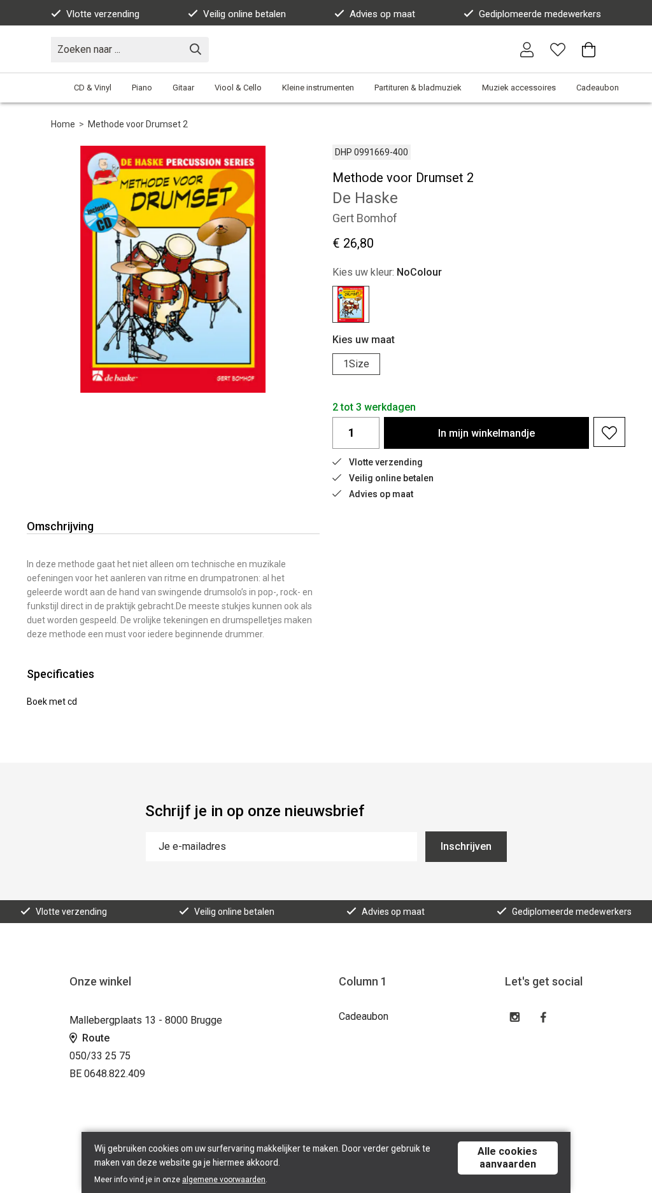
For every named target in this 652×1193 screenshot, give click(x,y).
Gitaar (183, 87)
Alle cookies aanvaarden (507, 1157)
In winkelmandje (486, 433)
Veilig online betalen (244, 14)
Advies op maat (382, 14)
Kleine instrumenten (318, 87)
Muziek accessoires (519, 87)
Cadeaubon (597, 87)
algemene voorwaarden (224, 1179)
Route (95, 1038)
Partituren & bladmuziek (418, 87)
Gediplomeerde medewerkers (540, 14)
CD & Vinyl (92, 87)
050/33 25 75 (100, 1056)
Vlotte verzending (102, 14)
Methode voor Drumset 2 (138, 124)
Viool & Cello (238, 87)
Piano (142, 87)
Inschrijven (466, 846)
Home (63, 124)
